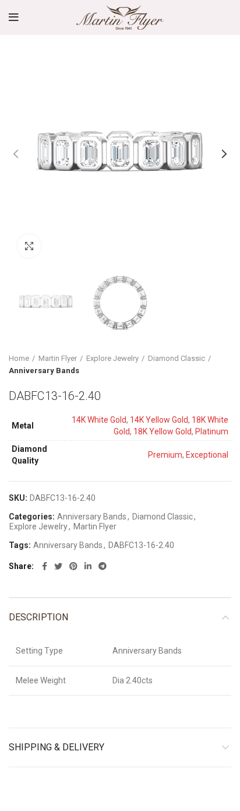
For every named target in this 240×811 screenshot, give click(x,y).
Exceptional (207, 454)
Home (19, 358)
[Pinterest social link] (73, 566)
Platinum (211, 431)
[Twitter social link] (58, 566)
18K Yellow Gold (162, 431)
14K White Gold (99, 419)
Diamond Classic (176, 358)
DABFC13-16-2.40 (141, 545)
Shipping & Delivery (56, 747)
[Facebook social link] (44, 566)
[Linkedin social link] (88, 566)
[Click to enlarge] (29, 246)
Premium (165, 454)
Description (38, 617)
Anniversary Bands (44, 370)
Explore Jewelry (112, 358)
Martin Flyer (57, 358)
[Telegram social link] (102, 566)
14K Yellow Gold (159, 419)
